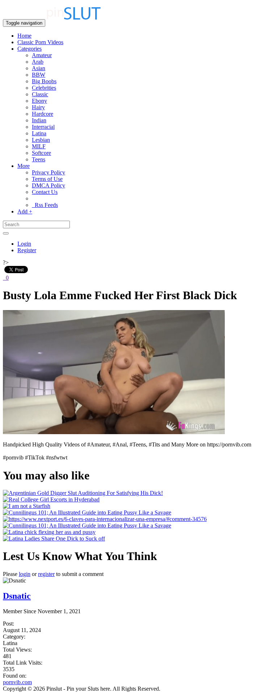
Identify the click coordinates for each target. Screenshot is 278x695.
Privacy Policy (48, 172)
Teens (38, 159)
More (23, 166)
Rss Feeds (45, 205)
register (46, 574)
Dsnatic (17, 596)
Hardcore (42, 114)
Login (24, 244)
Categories (29, 49)
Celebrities (44, 88)
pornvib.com (17, 682)
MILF (39, 146)
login (24, 574)
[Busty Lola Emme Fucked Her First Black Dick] (114, 432)
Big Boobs (44, 81)
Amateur (42, 55)
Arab (37, 62)
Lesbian (41, 140)
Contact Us (45, 192)
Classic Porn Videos (40, 42)
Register (26, 250)
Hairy (38, 107)
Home (24, 36)
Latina (39, 133)
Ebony (39, 101)
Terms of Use (47, 179)
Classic (40, 94)
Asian (38, 68)
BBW (38, 75)
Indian (39, 120)
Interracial (43, 127)
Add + (24, 211)
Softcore (41, 153)
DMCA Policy (48, 185)
